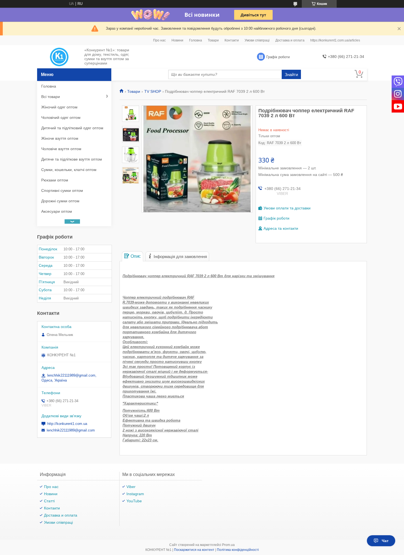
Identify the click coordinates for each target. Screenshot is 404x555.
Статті (49, 501)
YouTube (134, 501)
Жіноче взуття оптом (59, 138)
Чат (385, 541)
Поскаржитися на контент (194, 550)
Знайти (291, 74)
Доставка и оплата (290, 40)
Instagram (135, 494)
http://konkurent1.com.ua (67, 424)
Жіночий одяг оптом (59, 107)
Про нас (159, 40)
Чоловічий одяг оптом (61, 117)
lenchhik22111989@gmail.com (71, 430)
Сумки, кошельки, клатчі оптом (68, 169)
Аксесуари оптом (56, 211)
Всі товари (50, 96)
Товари (213, 40)
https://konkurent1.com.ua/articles (335, 40)
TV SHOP (152, 91)
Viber (130, 486)
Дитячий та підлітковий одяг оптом (72, 128)
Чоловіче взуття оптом (61, 149)
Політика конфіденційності (238, 550)
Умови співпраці (257, 40)
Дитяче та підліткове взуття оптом (71, 159)
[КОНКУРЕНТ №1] (59, 56)
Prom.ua (228, 545)
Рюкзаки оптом (54, 180)
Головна (195, 40)
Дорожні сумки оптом (60, 201)
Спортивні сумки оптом (62, 190)
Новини (177, 40)
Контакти (232, 40)
